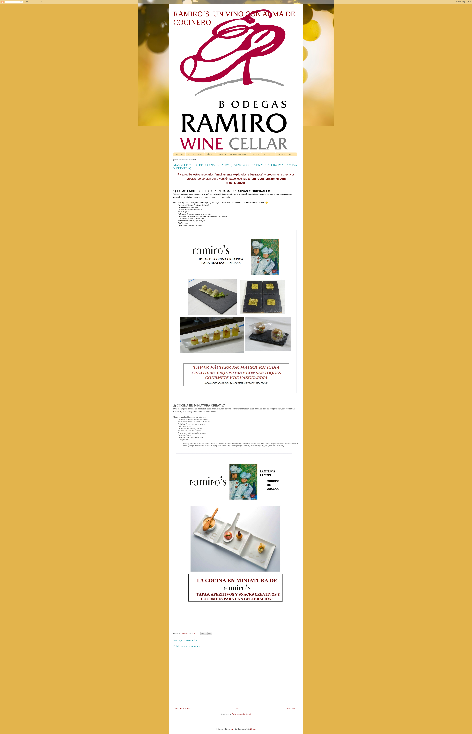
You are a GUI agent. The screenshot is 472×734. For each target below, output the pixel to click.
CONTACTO (222, 154)
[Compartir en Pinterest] (211, 633)
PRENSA (256, 154)
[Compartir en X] (206, 633)
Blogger (252, 729)
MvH (232, 729)
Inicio (238, 708)
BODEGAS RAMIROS (195, 154)
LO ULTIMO (179, 154)
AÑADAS (210, 154)
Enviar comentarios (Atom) (241, 714)
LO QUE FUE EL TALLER (286, 154)
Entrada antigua (291, 708)
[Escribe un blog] (204, 633)
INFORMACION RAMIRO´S (239, 154)
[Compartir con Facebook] (208, 633)
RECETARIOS (268, 154)
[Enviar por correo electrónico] (201, 633)
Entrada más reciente (182, 708)
